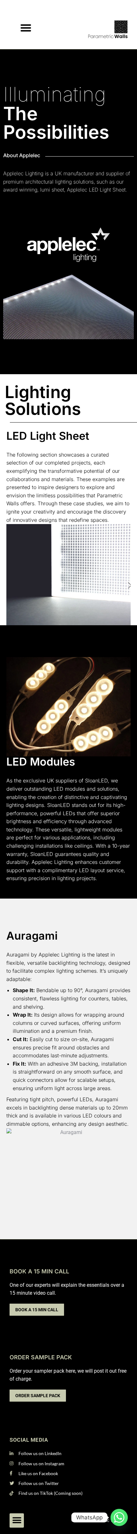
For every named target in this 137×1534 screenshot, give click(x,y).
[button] (25, 27)
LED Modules (40, 761)
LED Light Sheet (47, 436)
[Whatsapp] (119, 1517)
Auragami (32, 935)
